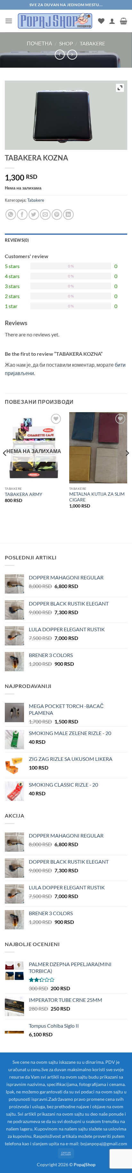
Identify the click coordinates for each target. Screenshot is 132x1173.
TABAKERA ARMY (23, 494)
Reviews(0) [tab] (17, 240)
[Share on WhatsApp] (10, 214)
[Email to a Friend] (45, 214)
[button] (8, 21)
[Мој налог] (112, 21)
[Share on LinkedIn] (68, 214)
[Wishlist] (101, 21)
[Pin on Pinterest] (57, 214)
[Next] (127, 466)
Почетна (39, 43)
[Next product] (60, 55)
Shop (66, 43)
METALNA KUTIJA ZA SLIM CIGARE (97, 496)
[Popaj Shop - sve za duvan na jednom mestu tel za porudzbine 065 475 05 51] (55, 21)
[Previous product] (72, 55)
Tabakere (92, 43)
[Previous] (5, 466)
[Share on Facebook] (22, 214)
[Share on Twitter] (34, 214)
